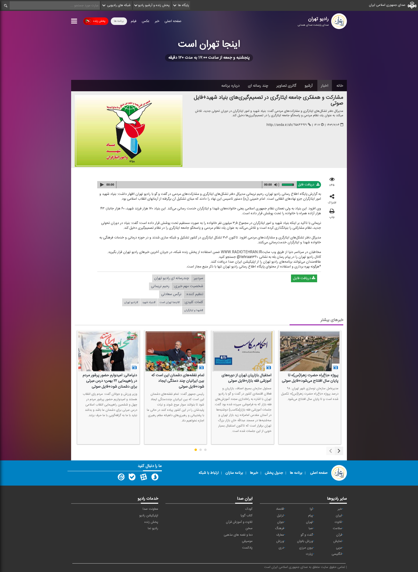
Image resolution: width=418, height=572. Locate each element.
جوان (280, 522)
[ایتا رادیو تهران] (120, 478)
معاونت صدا (150, 509)
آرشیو (309, 86)
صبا (311, 528)
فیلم (133, 21)
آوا (311, 509)
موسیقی (247, 541)
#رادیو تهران (131, 302)
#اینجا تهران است (170, 302)
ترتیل (280, 515)
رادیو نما (153, 528)
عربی (339, 547)
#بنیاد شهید (149, 302)
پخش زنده (99, 21)
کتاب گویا (247, 515)
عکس (145, 21)
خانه (339, 86)
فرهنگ (279, 528)
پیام (310, 515)
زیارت (309, 554)
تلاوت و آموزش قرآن (239, 522)
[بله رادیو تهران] (132, 478)
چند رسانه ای (258, 86)
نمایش (337, 541)
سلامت (337, 528)
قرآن (339, 535)
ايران (339, 515)
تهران (309, 522)
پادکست (247, 547)
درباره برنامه (230, 86)
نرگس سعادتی (171, 294)
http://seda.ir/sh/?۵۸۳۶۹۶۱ (287, 125)
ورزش (280, 541)
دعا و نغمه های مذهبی (238, 535)
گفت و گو (307, 535)
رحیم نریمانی (160, 286)
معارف (280, 535)
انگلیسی (337, 554)
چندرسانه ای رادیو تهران (171, 278)
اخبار (324, 86)
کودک (249, 509)
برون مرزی (306, 547)
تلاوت (338, 522)
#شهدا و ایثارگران (193, 310)
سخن (249, 528)
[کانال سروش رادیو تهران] (154, 478)
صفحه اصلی (172, 21)
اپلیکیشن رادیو (148, 515)
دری (281, 547)
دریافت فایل (306, 185)
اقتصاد (280, 509)
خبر (157, 21)
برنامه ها (119, 21)
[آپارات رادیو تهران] (143, 478)
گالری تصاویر (286, 86)
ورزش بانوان (305, 541)
